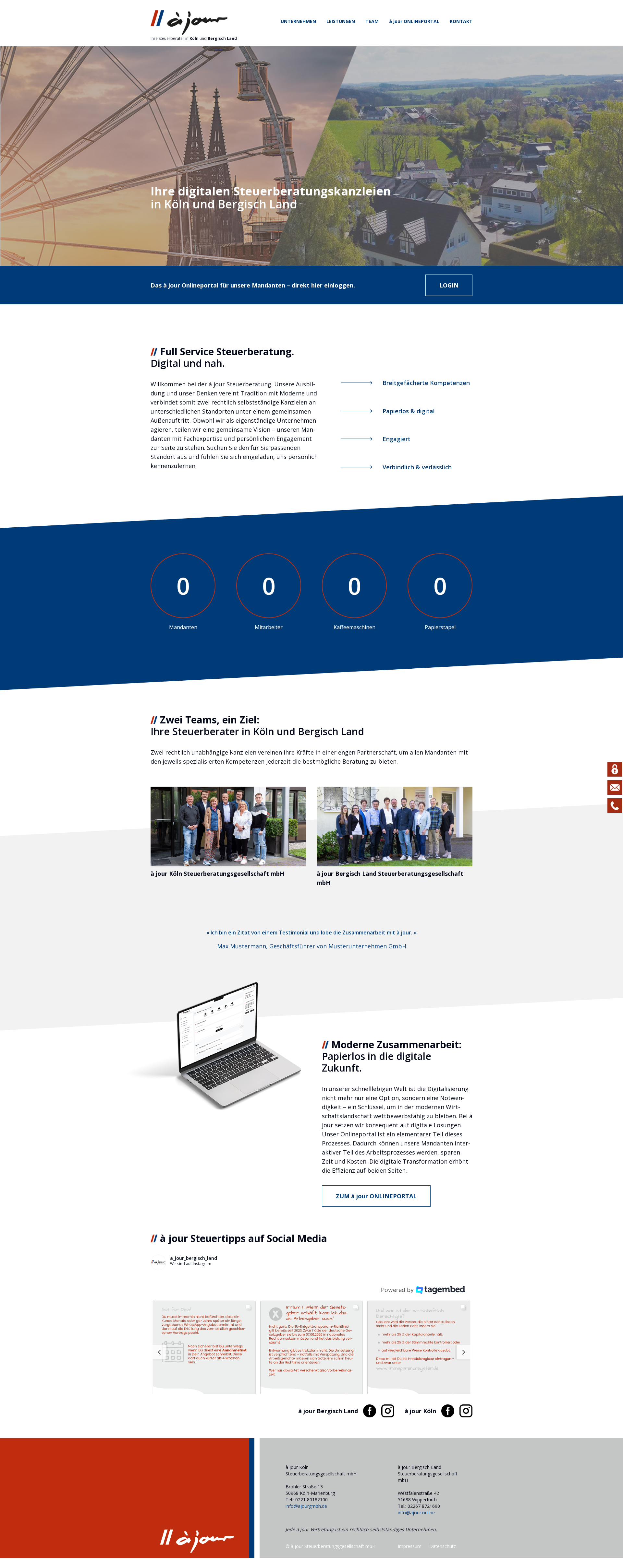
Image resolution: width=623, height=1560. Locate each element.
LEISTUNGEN (340, 21)
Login (448, 285)
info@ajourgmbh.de (306, 1506)
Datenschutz (442, 1546)
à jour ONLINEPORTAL (414, 21)
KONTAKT (461, 21)
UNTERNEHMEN (298, 21)
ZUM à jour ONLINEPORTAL (376, 1196)
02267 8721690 (424, 1506)
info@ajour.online (416, 1512)
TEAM (372, 21)
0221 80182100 (311, 1499)
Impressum (409, 1546)
